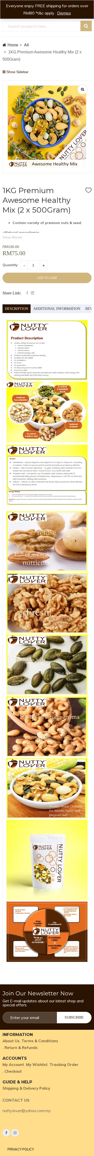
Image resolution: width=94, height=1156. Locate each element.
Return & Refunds (21, 1047)
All (26, 45)
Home (13, 45)
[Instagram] (15, 1133)
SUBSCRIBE (74, 1017)
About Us (11, 1041)
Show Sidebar (17, 72)
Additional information (56, 309)
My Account (13, 1064)
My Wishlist (37, 1064)
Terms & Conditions (40, 1041)
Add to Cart (47, 278)
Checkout (13, 1071)
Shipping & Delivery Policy (26, 1088)
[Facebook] (6, 1133)
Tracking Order (64, 1064)
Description (16, 309)
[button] (21, 1149)
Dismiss (64, 12)
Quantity (10, 265)
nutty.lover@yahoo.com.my (27, 1110)
